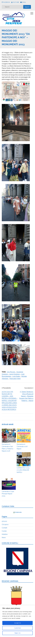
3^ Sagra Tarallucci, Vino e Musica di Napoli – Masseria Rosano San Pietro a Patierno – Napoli (26, 396)
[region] (17, 621)
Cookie (4, 531)
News (4, 537)
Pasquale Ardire (15, 378)
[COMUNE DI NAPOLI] (17, 576)
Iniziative (4, 534)
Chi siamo (5, 524)
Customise (17, 628)
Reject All (17, 633)
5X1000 (4, 521)
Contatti (4, 528)
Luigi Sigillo (16, 376)
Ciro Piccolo (11, 372)
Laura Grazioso (14, 374)
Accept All (17, 623)
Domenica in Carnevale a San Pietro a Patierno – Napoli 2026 (8, 447)
